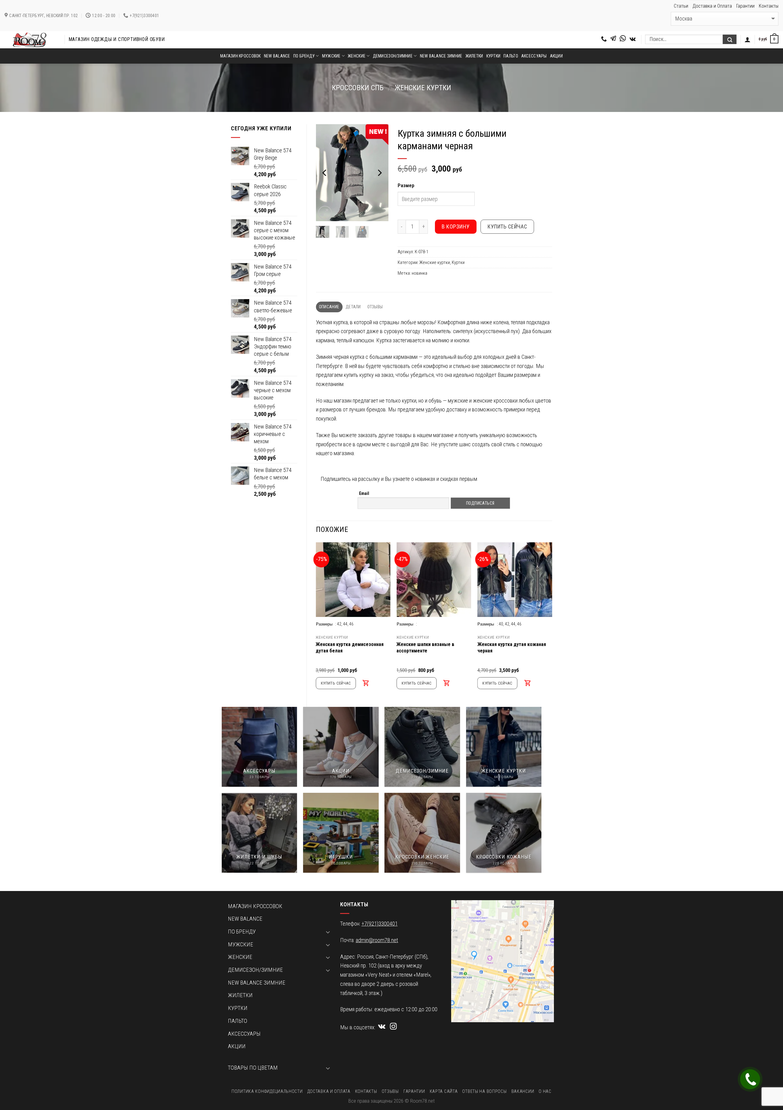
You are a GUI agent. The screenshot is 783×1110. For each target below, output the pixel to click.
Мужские (331, 56)
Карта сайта (444, 1091)
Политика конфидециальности (267, 1091)
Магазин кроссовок (240, 56)
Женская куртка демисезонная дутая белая (350, 647)
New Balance (277, 56)
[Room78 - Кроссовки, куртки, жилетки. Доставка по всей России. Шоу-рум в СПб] (30, 39)
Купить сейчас (507, 226)
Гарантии (745, 6)
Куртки (493, 56)
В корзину (455, 226)
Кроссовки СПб (358, 88)
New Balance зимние (441, 56)
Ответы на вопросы (484, 1091)
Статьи (681, 6)
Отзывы (375, 306)
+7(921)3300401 (380, 923)
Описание (329, 306)
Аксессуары (534, 56)
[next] (379, 172)
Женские (357, 56)
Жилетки (474, 56)
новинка (419, 273)
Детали (353, 306)
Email (364, 493)
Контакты (768, 6)
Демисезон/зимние (393, 56)
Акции (556, 56)
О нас (545, 1091)
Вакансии (522, 1091)
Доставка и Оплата (712, 6)
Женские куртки (423, 88)
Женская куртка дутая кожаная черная (511, 647)
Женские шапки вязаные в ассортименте (425, 647)
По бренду (304, 56)
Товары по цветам (253, 1067)
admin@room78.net (377, 940)
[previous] (324, 172)
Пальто (510, 56)
